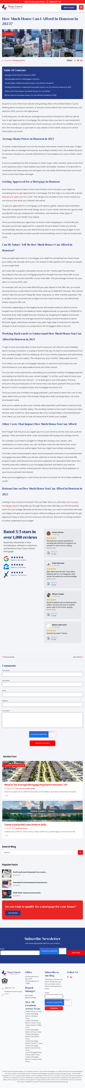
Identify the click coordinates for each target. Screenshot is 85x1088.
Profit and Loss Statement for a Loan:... (30, 872)
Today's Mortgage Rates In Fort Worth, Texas (32, 1036)
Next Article (78, 657)
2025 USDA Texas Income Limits (27, 893)
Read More (16, 875)
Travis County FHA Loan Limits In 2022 (25, 824)
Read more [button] (51, 548)
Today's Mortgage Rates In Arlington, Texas (31, 1016)
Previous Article (8, 657)
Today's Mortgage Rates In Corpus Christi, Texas (33, 1059)
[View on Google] (49, 533)
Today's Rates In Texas (33, 1011)
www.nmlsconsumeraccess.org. (57, 1082)
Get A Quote (69, 8)
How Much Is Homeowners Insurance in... (30, 882)
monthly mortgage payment (15, 765)
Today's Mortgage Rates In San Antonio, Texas (32, 1048)
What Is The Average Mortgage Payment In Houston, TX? (35, 784)
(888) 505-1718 (55, 2)
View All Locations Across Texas (32, 1005)
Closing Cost (9, 34)
